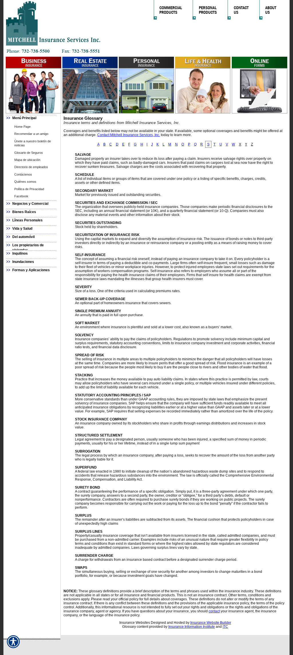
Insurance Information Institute (191, 627)
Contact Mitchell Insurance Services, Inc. (128, 135)
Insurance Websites (134, 623)
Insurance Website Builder (210, 623)
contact (214, 611)
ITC (225, 627)
